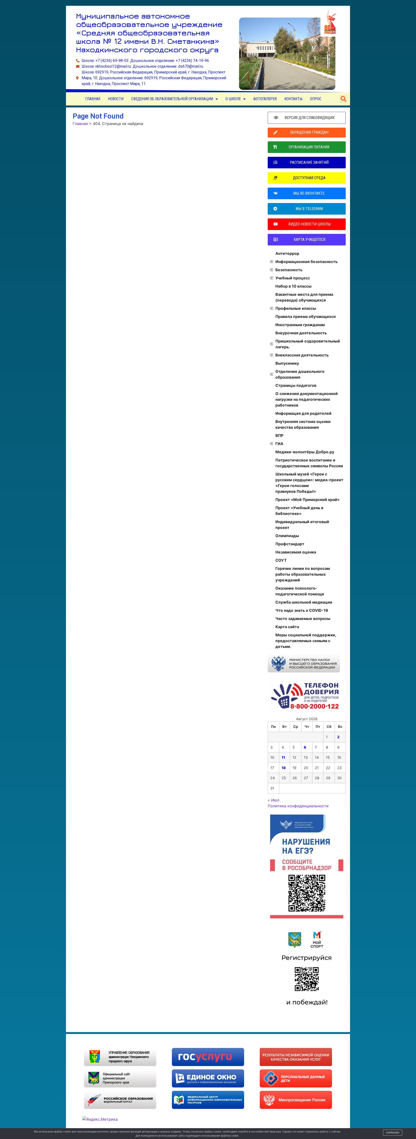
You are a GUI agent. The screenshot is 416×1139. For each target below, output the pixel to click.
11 (283, 757)
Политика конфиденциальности (298, 805)
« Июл (273, 800)
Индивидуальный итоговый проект (302, 524)
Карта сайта (287, 626)
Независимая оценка (295, 552)
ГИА (279, 443)
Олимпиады (287, 535)
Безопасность (288, 269)
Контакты (293, 99)
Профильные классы (295, 308)
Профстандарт (289, 543)
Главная (92, 99)
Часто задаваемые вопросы (302, 618)
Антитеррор (287, 253)
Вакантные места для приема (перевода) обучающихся (304, 297)
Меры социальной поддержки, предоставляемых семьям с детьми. (305, 640)
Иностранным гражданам (300, 324)
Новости (116, 99)
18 (284, 768)
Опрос (315, 99)
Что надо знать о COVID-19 (301, 610)
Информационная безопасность (306, 261)
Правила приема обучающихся (305, 316)
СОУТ (281, 560)
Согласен (392, 1132)
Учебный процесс (292, 278)
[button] (344, 99)
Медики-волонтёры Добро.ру (304, 451)
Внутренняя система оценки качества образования (303, 424)
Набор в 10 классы (293, 286)
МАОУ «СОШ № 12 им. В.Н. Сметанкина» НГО (123, 1040)
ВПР (279, 435)
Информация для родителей (303, 413)
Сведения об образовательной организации (172, 99)
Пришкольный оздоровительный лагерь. (307, 344)
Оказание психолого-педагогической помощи (299, 591)
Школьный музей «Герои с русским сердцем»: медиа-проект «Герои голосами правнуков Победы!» (309, 483)
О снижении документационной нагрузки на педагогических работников (306, 399)
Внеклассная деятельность (302, 355)
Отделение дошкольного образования (300, 374)
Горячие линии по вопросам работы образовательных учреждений (302, 574)
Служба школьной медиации (303, 602)
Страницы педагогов (295, 385)
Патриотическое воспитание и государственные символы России (309, 463)
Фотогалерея (265, 99)
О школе (233, 99)
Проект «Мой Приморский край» (307, 499)
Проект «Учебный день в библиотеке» (299, 510)
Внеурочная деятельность (301, 332)
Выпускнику (287, 363)
